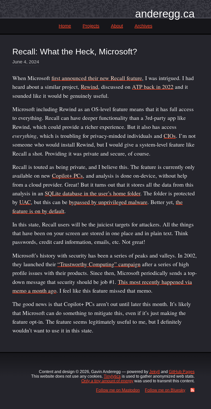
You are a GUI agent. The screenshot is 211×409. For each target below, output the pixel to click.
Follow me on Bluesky (165, 390)
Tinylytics (112, 376)
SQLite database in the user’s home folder (92, 193)
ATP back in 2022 (152, 86)
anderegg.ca (165, 14)
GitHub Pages (182, 371)
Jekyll (154, 371)
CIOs (170, 135)
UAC (25, 202)
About (117, 25)
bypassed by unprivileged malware (108, 202)
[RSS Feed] (191, 390)
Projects (91, 25)
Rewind (89, 86)
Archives (143, 25)
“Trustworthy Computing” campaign (98, 264)
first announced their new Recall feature (96, 78)
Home (65, 25)
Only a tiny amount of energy (107, 381)
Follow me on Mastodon (118, 390)
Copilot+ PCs (67, 175)
